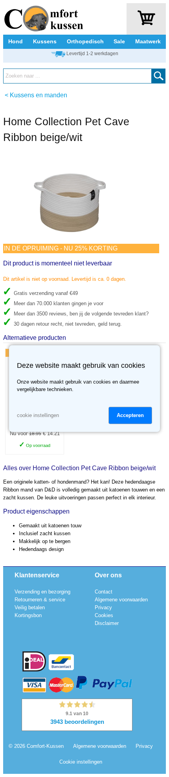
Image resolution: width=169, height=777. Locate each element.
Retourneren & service (40, 600)
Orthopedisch (85, 41)
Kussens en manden (38, 95)
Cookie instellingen (80, 762)
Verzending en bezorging (42, 592)
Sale (119, 41)
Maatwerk (148, 41)
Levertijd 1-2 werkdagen (92, 53)
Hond (15, 41)
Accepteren (130, 415)
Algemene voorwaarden (121, 600)
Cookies (104, 615)
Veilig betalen (30, 607)
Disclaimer (107, 623)
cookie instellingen (38, 415)
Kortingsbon (28, 615)
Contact (103, 592)
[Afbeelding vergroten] (70, 240)
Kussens (45, 41)
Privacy (103, 607)
